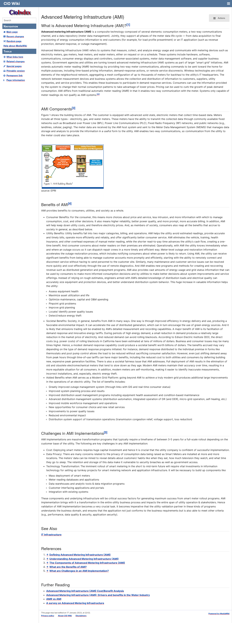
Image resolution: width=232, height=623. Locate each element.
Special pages (14, 66)
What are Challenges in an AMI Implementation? (79, 570)
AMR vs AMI (53, 599)
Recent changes (15, 36)
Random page (13, 41)
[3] (73, 108)
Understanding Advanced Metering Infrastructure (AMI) (84, 558)
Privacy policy (47, 615)
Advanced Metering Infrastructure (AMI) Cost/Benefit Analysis (85, 590)
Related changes (15, 61)
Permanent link (14, 75)
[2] (98, 94)
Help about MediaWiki (15, 45)
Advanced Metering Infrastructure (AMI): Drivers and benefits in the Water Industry (98, 595)
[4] (69, 203)
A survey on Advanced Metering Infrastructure (75, 603)
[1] (128, 24)
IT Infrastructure (51, 534)
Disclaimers (81, 615)
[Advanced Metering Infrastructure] (72, 166)
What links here (14, 56)
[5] (105, 432)
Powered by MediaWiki (218, 613)
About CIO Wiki (65, 615)
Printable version (15, 70)
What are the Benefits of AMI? (68, 566)
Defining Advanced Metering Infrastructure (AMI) (80, 554)
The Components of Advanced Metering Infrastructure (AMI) (87, 562)
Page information (15, 80)
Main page (12, 31)
